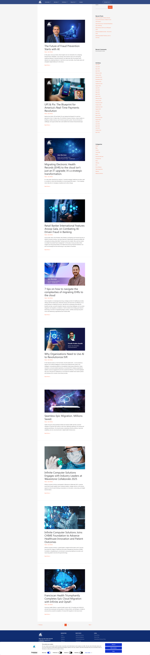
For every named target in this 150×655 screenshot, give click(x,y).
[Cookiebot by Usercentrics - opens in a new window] (34, 653)
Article (97, 146)
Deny (113, 651)
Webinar (97, 171)
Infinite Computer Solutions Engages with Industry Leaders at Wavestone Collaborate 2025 (63, 475)
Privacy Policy (96, 635)
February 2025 (99, 98)
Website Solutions (99, 173)
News (46, 52)
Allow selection (113, 647)
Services (56, 2)
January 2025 (98, 100)
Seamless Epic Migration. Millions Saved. (63, 417)
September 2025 (99, 83)
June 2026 (98, 66)
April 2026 (98, 71)
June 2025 (98, 90)
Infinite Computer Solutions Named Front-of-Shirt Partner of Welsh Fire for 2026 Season (103, 19)
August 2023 (98, 119)
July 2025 (97, 87)
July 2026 (97, 64)
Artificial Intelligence (80, 637)
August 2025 (98, 85)
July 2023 (97, 121)
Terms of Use (96, 637)
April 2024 (98, 113)
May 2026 (98, 68)
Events (97, 154)
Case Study (98, 152)
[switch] (60, 653)
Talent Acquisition (99, 169)
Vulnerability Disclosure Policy (100, 639)
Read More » (47, 65)
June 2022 (98, 128)
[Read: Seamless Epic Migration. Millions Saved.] (65, 401)
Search (97, 4)
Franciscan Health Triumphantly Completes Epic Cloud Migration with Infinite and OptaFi (63, 598)
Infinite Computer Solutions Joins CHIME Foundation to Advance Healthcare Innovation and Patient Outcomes (64, 537)
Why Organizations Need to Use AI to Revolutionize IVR (64, 355)
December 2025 (99, 77)
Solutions (63, 639)
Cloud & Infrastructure (80, 639)
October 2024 (98, 104)
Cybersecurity (78, 641)
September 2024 (99, 106)
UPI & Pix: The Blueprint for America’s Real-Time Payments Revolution (62, 107)
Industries (47, 2)
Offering (97, 162)
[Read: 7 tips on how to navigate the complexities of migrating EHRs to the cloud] (65, 274)
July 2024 (97, 111)
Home (62, 635)
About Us (73, 2)
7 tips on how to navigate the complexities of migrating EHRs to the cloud (64, 292)
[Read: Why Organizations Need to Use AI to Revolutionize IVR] (65, 339)
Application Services (80, 635)
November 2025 (99, 79)
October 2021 (98, 130)
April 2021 (98, 132)
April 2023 (98, 126)
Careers (81, 2)
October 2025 (98, 81)
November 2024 (99, 102)
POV (96, 165)
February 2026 (99, 73)
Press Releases (98, 167)
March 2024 (98, 115)
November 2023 (99, 117)
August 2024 (98, 109)
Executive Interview (99, 156)
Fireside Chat (98, 158)
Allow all (113, 644)
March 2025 (98, 96)
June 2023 (98, 123)
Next (90, 624)
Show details (87, 652)
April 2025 (98, 94)
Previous (40, 624)
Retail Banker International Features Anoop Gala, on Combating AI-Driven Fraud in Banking (65, 229)
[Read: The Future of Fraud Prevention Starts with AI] (65, 31)
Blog (96, 148)
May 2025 (98, 92)
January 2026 (98, 75)
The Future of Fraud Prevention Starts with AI (62, 47)
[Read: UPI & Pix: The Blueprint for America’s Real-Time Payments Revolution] (65, 89)
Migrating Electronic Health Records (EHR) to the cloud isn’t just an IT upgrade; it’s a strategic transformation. (63, 168)
